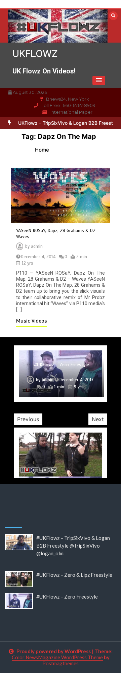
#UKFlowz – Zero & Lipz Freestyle (74, 575)
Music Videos (31, 321)
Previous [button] (28, 419)
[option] (60, 373)
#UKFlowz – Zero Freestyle (61, 365)
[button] (98, 80)
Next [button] (98, 419)
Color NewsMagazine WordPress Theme (57, 657)
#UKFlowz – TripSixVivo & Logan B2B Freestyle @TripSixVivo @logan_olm (73, 545)
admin (37, 246)
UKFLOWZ (34, 53)
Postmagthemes (60, 663)
